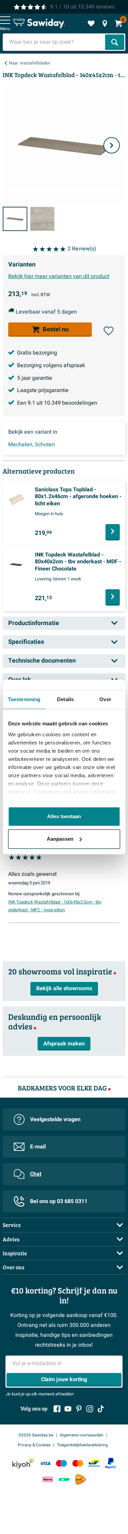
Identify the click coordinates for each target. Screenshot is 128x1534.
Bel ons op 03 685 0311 (58, 1201)
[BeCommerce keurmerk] (64, 1480)
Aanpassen (60, 839)
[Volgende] (111, 145)
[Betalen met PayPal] (110, 1463)
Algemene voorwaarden (81, 1435)
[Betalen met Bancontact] (94, 1463)
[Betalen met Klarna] (47, 1480)
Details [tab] (65, 699)
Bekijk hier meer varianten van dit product (58, 276)
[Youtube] (68, 1409)
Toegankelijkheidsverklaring (82, 1445)
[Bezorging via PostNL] (80, 1479)
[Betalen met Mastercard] (77, 1463)
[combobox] (54, 42)
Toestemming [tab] (24, 699)
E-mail (38, 1147)
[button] (108, 330)
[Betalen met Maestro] (61, 1463)
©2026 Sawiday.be (35, 1435)
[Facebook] (57, 1409)
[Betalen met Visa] (45, 1463)
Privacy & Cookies (34, 1445)
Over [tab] (105, 699)
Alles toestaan (64, 816)
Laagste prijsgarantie (43, 390)
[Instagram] (90, 1409)
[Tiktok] (101, 1409)
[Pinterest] (79, 1409)
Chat (35, 1174)
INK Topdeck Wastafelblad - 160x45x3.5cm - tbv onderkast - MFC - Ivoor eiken (54, 906)
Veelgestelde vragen (55, 1119)
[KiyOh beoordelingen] (23, 1463)
